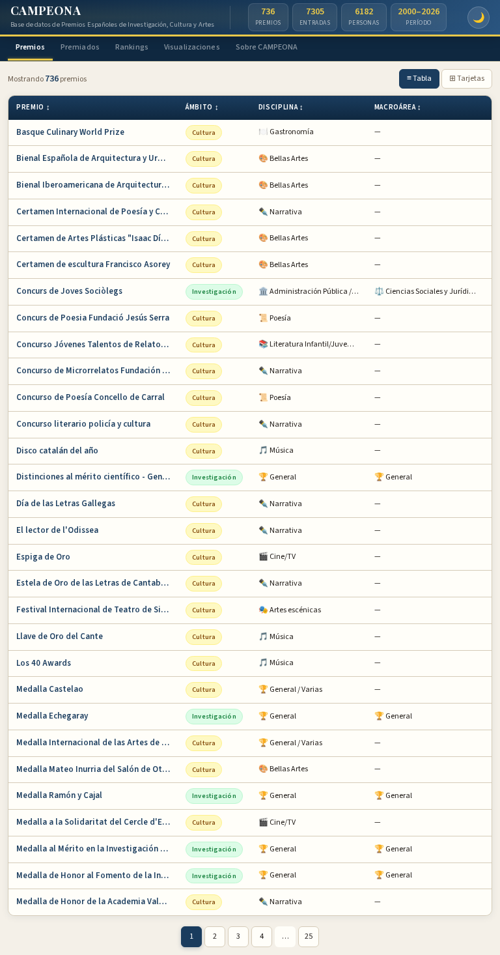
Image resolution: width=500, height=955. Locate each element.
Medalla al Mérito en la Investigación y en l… (97, 849)
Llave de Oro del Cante (59, 636)
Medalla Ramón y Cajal (59, 795)
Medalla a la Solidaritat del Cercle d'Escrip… (97, 822)
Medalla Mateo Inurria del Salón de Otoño (96, 769)
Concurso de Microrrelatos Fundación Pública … (97, 371)
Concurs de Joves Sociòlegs (69, 291)
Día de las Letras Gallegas (65, 503)
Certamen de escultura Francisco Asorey (93, 264)
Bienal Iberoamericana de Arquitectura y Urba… (97, 185)
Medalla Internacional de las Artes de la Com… (97, 742)
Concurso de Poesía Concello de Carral (90, 397)
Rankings (131, 47)
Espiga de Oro (43, 557)
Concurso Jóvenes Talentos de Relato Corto (97, 344)
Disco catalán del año (57, 451)
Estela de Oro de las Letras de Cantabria (93, 583)
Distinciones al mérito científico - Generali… (97, 477)
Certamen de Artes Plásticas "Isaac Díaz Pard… (97, 238)
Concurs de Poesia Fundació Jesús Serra (92, 318)
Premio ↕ (33, 107)
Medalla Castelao (49, 689)
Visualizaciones (192, 47)
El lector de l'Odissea (57, 530)
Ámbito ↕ (202, 107)
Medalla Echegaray (52, 716)
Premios (30, 47)
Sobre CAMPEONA (267, 47)
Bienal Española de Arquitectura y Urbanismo (97, 158)
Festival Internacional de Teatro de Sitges (97, 610)
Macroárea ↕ (398, 107)
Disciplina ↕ (281, 107)
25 (308, 936)
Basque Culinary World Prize (70, 132)
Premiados (80, 47)
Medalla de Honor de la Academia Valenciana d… (97, 901)
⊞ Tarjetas (466, 78)
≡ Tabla (419, 78)
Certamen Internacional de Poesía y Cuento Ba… (97, 212)
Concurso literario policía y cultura (83, 424)
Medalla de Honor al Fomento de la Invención (97, 875)
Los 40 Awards (43, 663)
